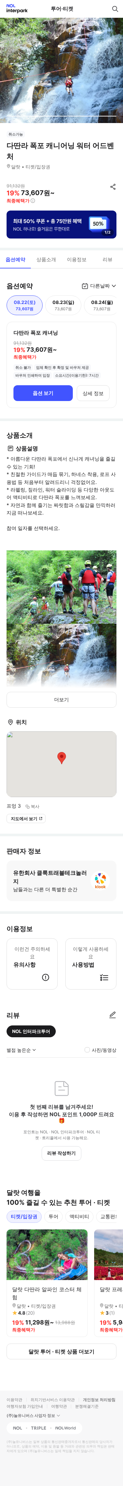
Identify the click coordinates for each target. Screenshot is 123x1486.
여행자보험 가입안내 (25, 1406)
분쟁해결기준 (87, 1406)
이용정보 (77, 259)
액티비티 (79, 1216)
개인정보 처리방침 (99, 1399)
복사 (35, 806)
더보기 (61, 699)
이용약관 (14, 1399)
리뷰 (108, 259)
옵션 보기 (43, 393)
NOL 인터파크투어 (31, 1031)
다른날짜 (100, 286)
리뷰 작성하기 (61, 1153)
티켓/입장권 (24, 1216)
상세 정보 (93, 393)
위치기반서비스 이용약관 (53, 1399)
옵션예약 (15, 259)
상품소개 (46, 259)
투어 (53, 1216)
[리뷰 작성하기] (112, 1015)
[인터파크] (14, 8)
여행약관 (59, 1406)
